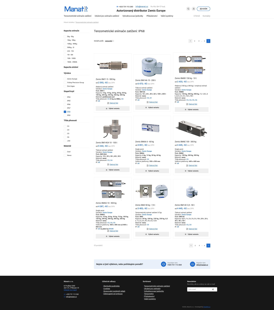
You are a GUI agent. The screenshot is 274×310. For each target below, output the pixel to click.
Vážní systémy (167, 16)
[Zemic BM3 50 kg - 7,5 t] (152, 191)
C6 (196, 100)
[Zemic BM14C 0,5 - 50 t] (191, 191)
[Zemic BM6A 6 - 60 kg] (152, 128)
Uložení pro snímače (152, 289)
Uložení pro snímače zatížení (107, 16)
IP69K (111, 229)
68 (99, 101)
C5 (193, 100)
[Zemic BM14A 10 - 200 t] (152, 66)
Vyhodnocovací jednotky (132, 16)
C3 (108, 99)
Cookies (106, 289)
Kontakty (206, 16)
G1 (151, 98)
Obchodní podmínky (111, 286)
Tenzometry (149, 294)
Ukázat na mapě (70, 290)
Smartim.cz (206, 307)
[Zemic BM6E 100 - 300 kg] (191, 128)
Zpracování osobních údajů (114, 291)
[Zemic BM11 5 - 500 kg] (113, 65)
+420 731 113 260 (174, 265)
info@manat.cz (142, 6)
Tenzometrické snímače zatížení (77, 16)
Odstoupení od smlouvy (113, 294)
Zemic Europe (107, 89)
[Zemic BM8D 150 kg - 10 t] (191, 64)
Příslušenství (152, 16)
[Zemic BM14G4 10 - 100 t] (113, 129)
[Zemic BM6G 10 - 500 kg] (113, 189)
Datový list (114, 103)
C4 (122, 99)
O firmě (197, 16)
